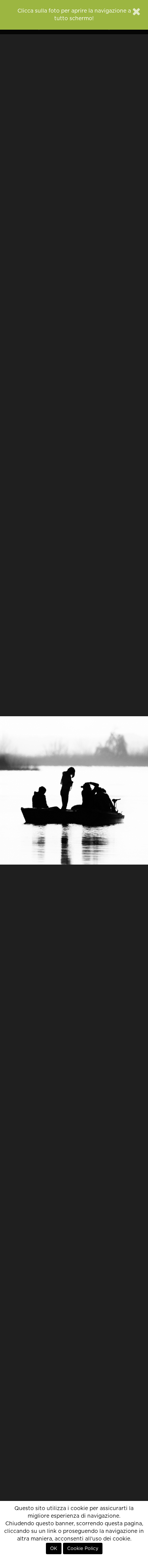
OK (53, 1548)
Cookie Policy (82, 1548)
